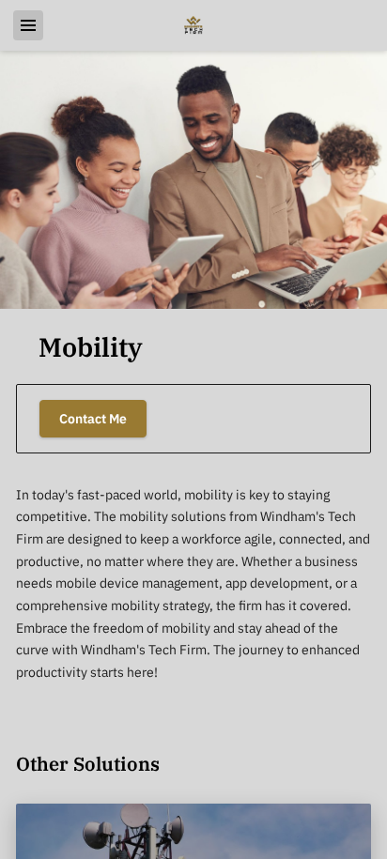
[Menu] (28, 25)
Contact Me (93, 418)
